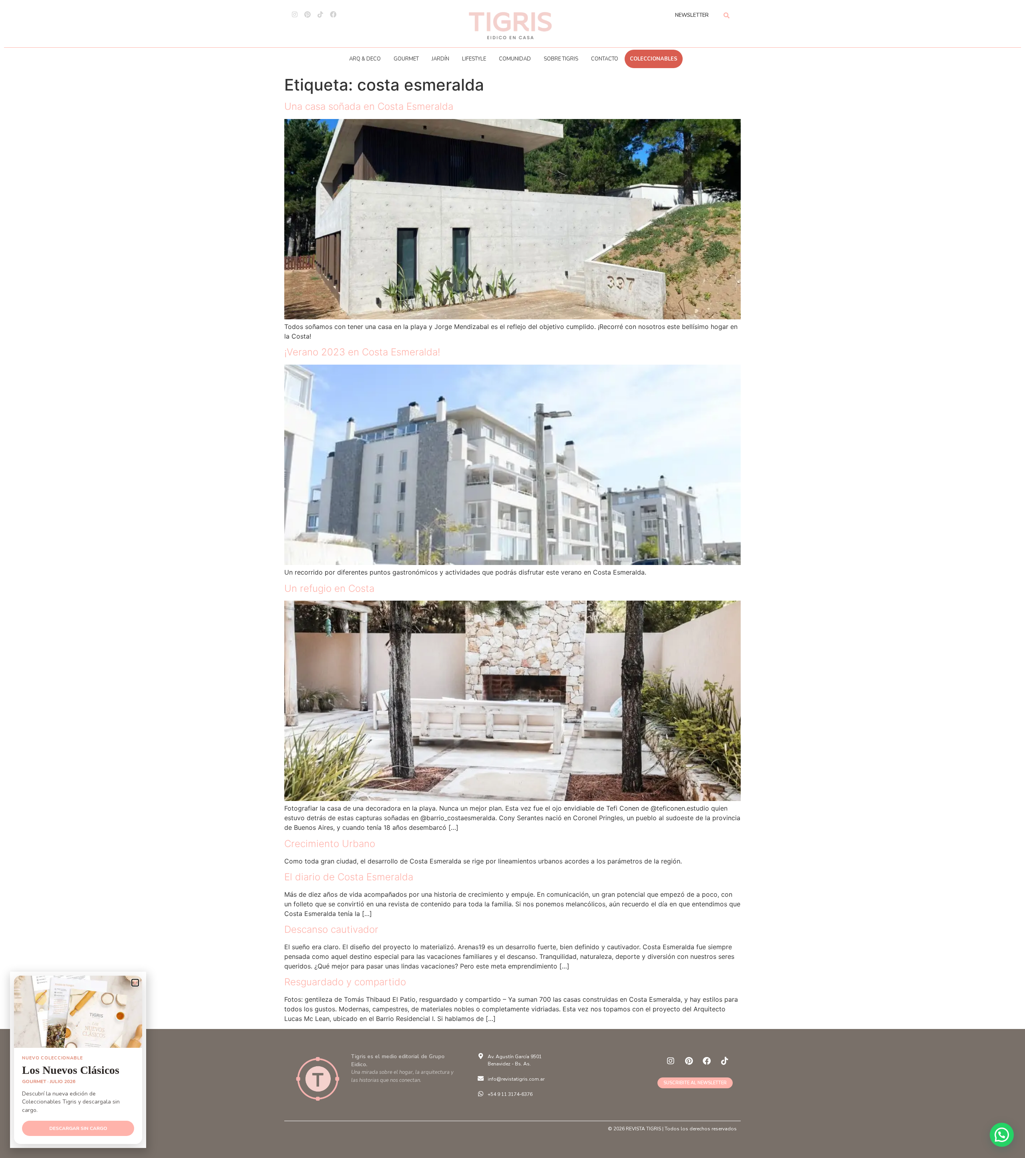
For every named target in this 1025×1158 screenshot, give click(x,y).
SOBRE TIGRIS (561, 59)
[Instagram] (294, 14)
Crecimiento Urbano (329, 843)
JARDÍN (440, 59)
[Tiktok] (320, 14)
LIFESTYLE (474, 59)
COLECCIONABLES (653, 59)
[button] (1002, 1135)
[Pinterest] (307, 14)
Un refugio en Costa (329, 588)
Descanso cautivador (331, 929)
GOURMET (406, 59)
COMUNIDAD (515, 59)
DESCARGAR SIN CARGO (78, 1128)
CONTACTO (604, 59)
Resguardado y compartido (345, 982)
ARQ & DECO (365, 59)
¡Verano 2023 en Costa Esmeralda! (362, 352)
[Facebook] (333, 14)
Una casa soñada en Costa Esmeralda (368, 106)
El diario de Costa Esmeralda (348, 877)
